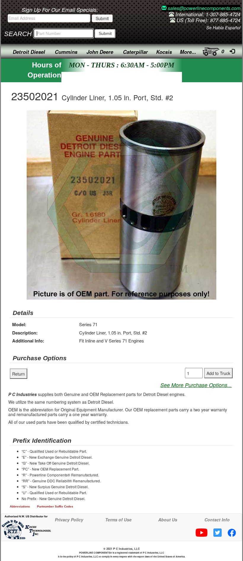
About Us (167, 520)
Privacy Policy (69, 520)
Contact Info (217, 520)
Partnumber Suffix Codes (55, 506)
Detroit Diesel (29, 51)
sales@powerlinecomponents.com (203, 8)
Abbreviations (20, 506)
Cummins (66, 51)
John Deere (100, 51)
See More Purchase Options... (196, 385)
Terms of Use (118, 520)
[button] (211, 115)
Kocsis (164, 51)
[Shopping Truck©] (210, 50)
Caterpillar (135, 51)
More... (188, 51)
